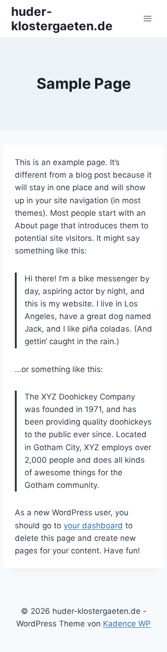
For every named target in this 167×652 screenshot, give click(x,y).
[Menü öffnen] (147, 18)
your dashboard (93, 525)
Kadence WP (127, 623)
